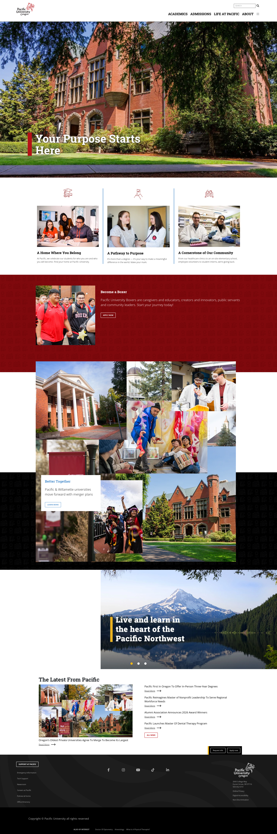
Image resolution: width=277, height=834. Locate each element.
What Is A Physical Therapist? (138, 829)
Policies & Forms (24, 796)
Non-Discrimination (241, 800)
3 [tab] (145, 663)
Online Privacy (238, 791)
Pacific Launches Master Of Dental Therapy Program (175, 723)
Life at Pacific (226, 14)
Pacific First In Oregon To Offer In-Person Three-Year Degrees (181, 686)
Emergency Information (26, 773)
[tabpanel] (189, 619)
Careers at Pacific (24, 790)
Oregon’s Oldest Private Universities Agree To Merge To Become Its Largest (83, 740)
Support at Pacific (27, 764)
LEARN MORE (53, 505)
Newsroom (21, 784)
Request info (218, 750)
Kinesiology (119, 829)
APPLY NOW (108, 315)
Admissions (200, 14)
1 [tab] (131, 663)
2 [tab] (138, 663)
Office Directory (23, 802)
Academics (178, 14)
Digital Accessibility (240, 795)
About (248, 14)
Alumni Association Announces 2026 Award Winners (175, 712)
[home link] (245, 770)
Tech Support (22, 778)
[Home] (25, 9)
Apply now (233, 750)
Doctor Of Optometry (104, 829)
